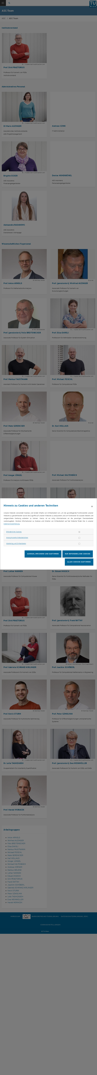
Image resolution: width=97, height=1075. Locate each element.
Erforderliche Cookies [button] (14, 532)
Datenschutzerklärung (12, 524)
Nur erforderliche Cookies (77, 554)
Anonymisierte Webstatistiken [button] (17, 537)
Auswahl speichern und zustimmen (43, 554)
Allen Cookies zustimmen (79, 562)
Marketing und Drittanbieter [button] (16, 543)
